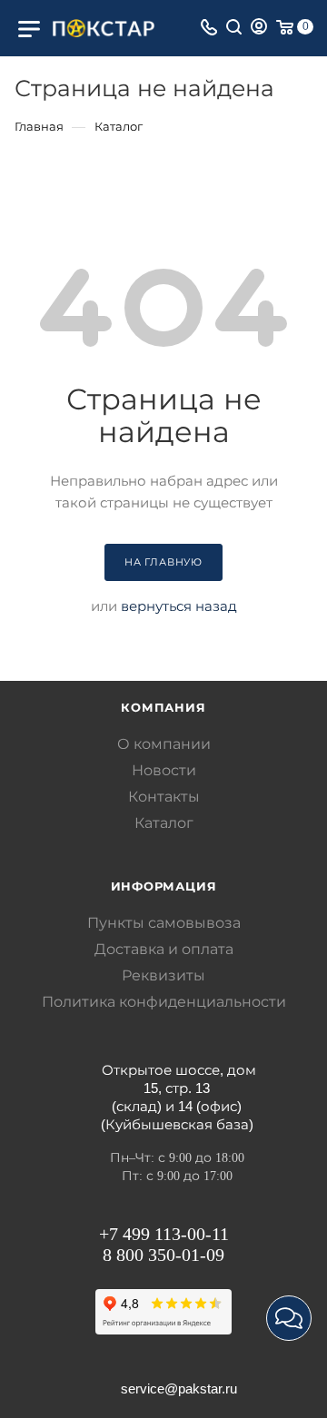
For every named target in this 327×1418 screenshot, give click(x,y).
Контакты (164, 796)
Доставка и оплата (163, 949)
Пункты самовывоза (164, 923)
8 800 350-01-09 (163, 1255)
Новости (164, 770)
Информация (164, 886)
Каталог (163, 823)
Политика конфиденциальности (164, 1001)
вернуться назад (179, 606)
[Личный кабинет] (259, 28)
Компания (163, 707)
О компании (164, 744)
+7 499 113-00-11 (164, 1234)
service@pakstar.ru (179, 1388)
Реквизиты (163, 975)
